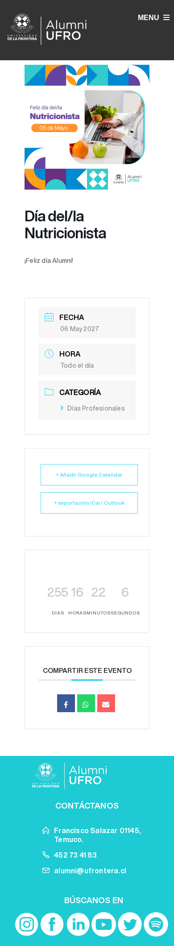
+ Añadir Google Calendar (89, 474)
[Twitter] (130, 924)
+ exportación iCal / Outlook (89, 503)
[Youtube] (103, 924)
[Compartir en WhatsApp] (86, 703)
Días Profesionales (96, 408)
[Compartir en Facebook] (66, 703)
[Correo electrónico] (106, 703)
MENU (149, 17)
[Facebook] (51, 924)
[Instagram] (26, 924)
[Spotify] (156, 924)
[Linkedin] (78, 924)
